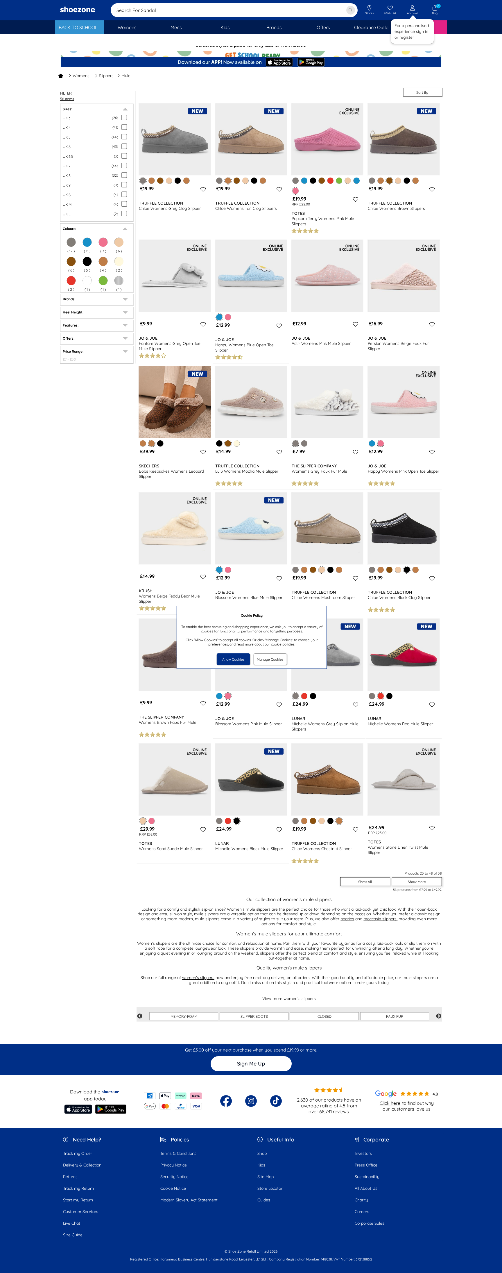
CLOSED (324, 1016)
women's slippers (198, 977)
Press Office (366, 1165)
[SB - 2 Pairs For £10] (251, 51)
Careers (362, 1211)
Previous (140, 1016)
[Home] (61, 75)
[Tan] (103, 261)
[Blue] (87, 242)
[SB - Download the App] (251, 62)
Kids (261, 1165)
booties (347, 918)
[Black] (87, 261)
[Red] (71, 280)
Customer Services (80, 1211)
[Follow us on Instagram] (251, 1101)
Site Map (265, 1176)
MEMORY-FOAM (184, 1016)
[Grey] (71, 242)
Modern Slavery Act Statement (189, 1200)
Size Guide (73, 1234)
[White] (87, 280)
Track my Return (78, 1188)
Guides (263, 1200)
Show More (417, 882)
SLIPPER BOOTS (254, 1016)
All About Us (366, 1188)
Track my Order (77, 1153)
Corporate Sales (369, 1223)
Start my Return (78, 1200)
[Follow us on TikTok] (276, 1101)
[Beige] (118, 242)
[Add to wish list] (202, 189)
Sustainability (367, 1176)
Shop (262, 1153)
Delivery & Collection (82, 1165)
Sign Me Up (251, 1063)
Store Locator (269, 1188)
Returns (70, 1176)
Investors (363, 1153)
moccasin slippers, (380, 918)
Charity (361, 1200)
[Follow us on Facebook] (226, 1101)
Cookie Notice (173, 1188)
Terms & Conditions (178, 1153)
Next (439, 1016)
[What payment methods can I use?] (173, 1101)
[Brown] (71, 261)
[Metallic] (118, 280)
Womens (81, 75)
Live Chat (71, 1223)
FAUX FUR (394, 1016)
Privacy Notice (173, 1165)
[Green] (103, 280)
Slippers (106, 75)
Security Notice (174, 1176)
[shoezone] (77, 10)
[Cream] (118, 261)
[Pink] (228, 317)
